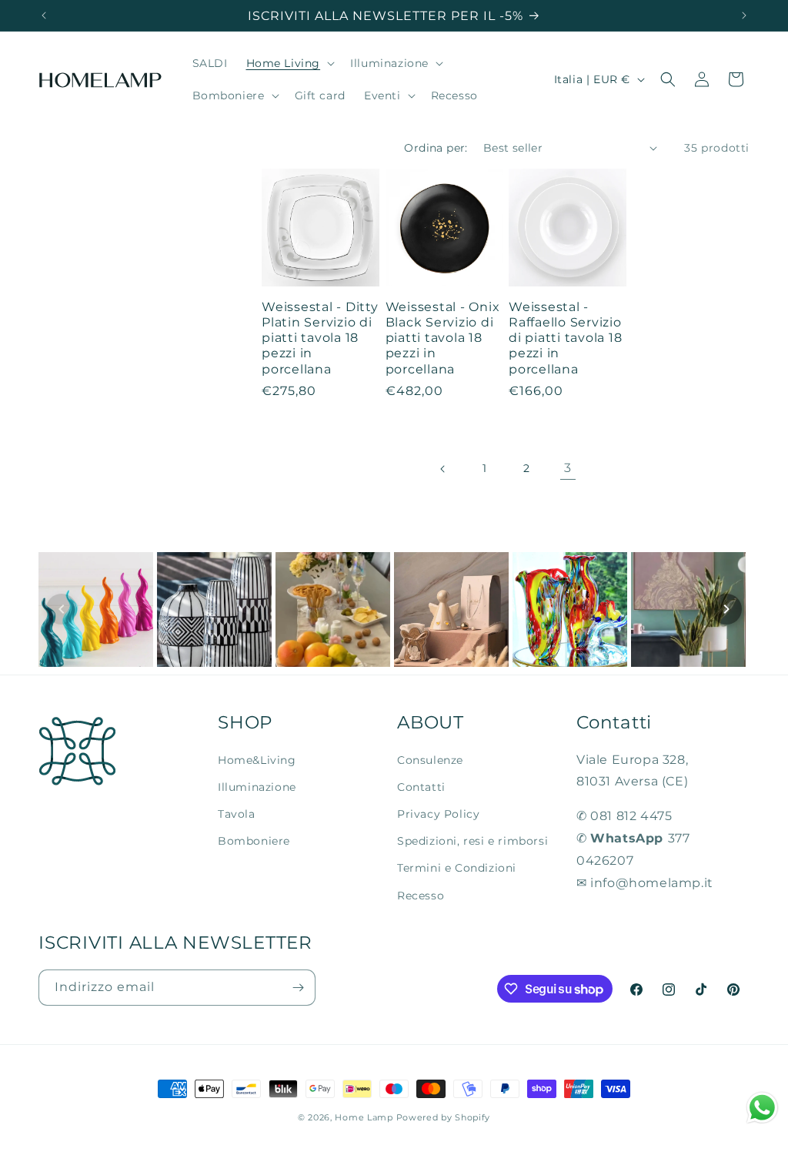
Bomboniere (254, 841)
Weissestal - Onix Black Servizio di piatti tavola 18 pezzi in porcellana (443, 338)
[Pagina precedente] (443, 469)
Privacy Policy (438, 814)
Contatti (421, 787)
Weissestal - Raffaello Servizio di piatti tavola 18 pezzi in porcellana (565, 338)
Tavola (236, 814)
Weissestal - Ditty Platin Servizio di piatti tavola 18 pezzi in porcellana (320, 338)
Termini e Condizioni (456, 868)
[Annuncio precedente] (44, 15)
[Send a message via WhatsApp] (762, 1108)
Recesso (420, 895)
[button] (289, 63)
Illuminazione (257, 787)
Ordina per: (435, 148)
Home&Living (257, 760)
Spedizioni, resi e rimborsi (472, 841)
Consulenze (430, 760)
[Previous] (61, 609)
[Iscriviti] (298, 987)
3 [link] (568, 467)
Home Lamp (363, 1117)
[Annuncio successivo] (744, 15)
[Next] (726, 609)
